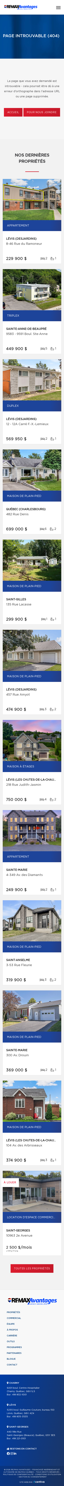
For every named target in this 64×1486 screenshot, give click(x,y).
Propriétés (13, 1312)
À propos (12, 1330)
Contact (12, 1365)
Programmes (14, 1347)
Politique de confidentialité (18, 1474)
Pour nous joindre (41, 112)
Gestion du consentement (33, 1477)
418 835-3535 (20, 1417)
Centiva (39, 1482)
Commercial (14, 1318)
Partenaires (14, 1353)
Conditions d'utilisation (48, 1474)
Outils (11, 1341)
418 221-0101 (19, 1438)
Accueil (13, 112)
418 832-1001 (19, 1395)
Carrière (12, 1336)
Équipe (11, 1324)
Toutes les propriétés (32, 1268)
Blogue (11, 1359)
